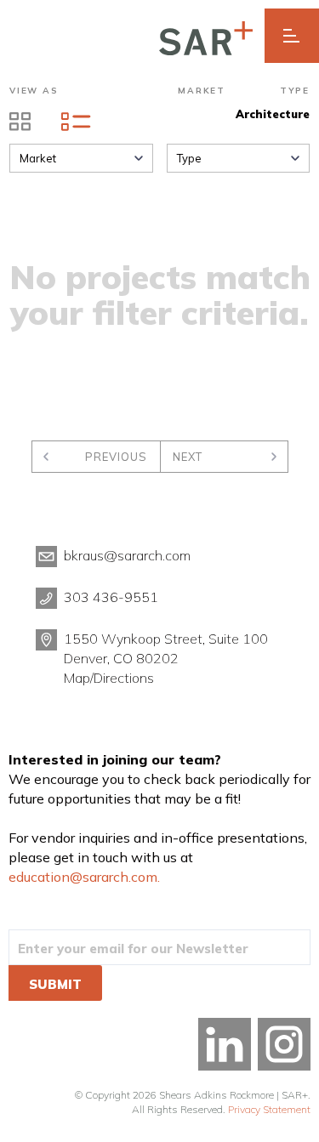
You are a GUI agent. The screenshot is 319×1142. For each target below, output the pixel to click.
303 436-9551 (111, 596)
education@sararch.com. (84, 876)
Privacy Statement (269, 1109)
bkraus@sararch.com (127, 555)
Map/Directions (109, 677)
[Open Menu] (292, 36)
